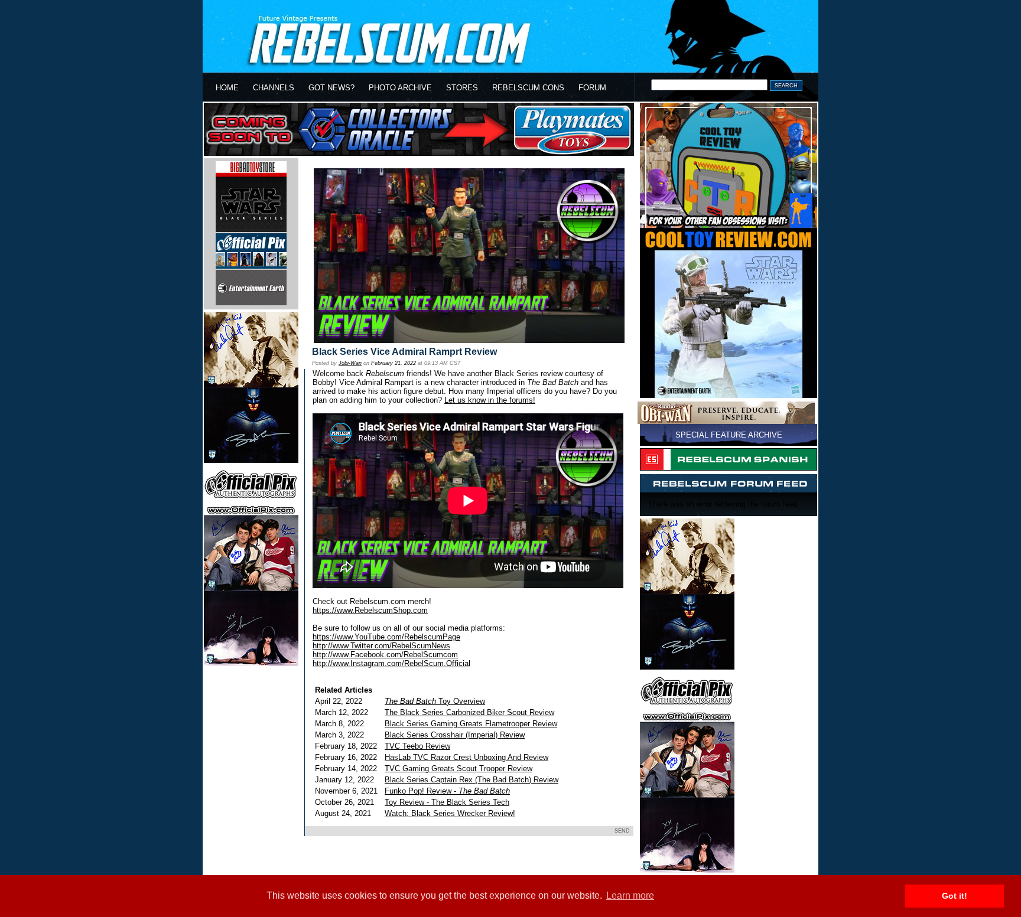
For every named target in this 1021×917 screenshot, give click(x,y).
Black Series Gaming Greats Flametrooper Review (471, 723)
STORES (462, 87)
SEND (622, 831)
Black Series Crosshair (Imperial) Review (455, 734)
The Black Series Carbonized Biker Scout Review (469, 712)
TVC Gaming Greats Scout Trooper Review (458, 768)
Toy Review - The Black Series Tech (447, 802)
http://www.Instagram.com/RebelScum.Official (391, 663)
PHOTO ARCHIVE (400, 87)
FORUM (592, 87)
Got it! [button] (954, 895)
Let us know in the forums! (489, 400)
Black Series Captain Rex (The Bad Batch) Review (471, 779)
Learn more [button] (630, 895)
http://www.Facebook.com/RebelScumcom (385, 654)
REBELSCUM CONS (528, 87)
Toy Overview (435, 701)
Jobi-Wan (350, 363)
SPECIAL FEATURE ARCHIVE (728, 434)
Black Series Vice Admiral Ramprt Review (404, 352)
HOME (227, 87)
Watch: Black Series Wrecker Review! (450, 813)
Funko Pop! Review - (447, 791)
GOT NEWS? (331, 87)
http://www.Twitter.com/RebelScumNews (381, 645)
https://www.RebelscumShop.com (370, 610)
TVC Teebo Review (417, 746)
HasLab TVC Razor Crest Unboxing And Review (466, 757)
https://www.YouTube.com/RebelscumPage (386, 636)
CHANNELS (273, 87)
